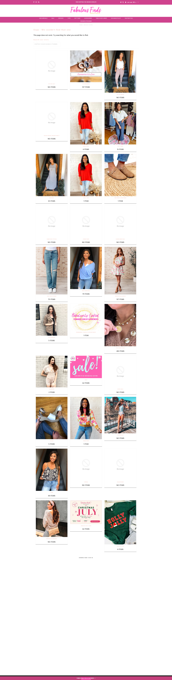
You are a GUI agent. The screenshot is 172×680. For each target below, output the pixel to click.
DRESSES (60, 18)
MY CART (131, 2)
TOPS (69, 18)
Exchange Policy (116, 18)
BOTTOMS (77, 18)
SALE (52, 18)
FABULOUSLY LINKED (101, 18)
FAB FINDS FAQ (129, 18)
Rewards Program (86, 21)
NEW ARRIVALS (43, 18)
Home (81, 25)
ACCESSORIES (88, 18)
